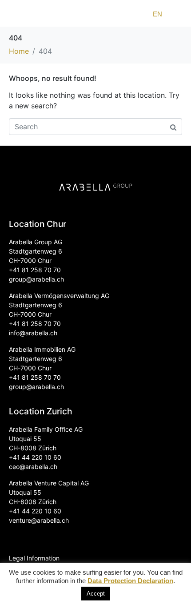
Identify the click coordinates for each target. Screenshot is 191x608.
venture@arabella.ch (39, 520)
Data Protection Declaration (130, 580)
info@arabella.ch (33, 333)
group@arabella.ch (36, 279)
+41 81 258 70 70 (35, 270)
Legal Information (34, 558)
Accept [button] (96, 593)
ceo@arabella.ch (33, 466)
